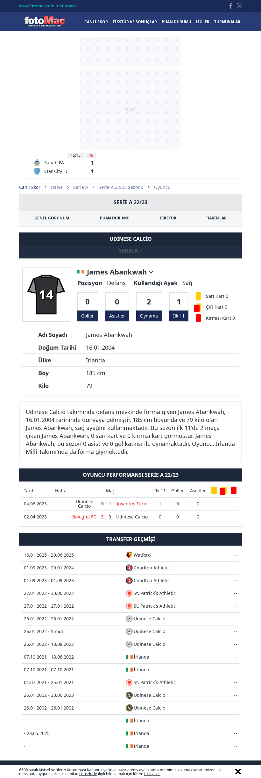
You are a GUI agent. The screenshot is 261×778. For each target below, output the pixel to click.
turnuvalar (227, 22)
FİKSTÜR (168, 218)
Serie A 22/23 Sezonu (121, 187)
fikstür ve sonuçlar (135, 22)
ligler (202, 22)
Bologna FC (84, 517)
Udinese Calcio (84, 503)
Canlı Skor (44, 21)
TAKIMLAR (217, 218)
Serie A (80, 187)
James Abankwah (118, 271)
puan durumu (176, 22)
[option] (63, 165)
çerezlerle (88, 773)
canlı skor (96, 22)
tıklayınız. (152, 773)
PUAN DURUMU (115, 218)
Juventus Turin (132, 504)
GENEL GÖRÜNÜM (51, 218)
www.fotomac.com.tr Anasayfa (48, 6)
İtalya (57, 187)
